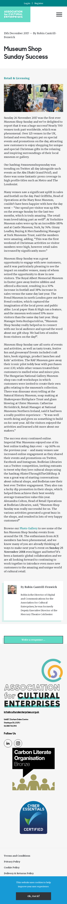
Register (38, 3)
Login (27, 3)
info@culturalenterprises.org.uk (21, 712)
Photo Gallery (29, 528)
